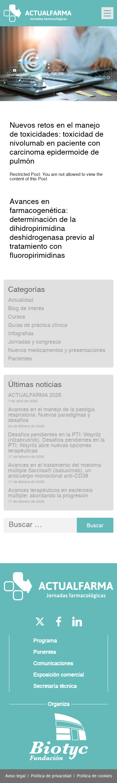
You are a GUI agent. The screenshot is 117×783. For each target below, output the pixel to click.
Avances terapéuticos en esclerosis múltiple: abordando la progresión (50, 493)
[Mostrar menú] (107, 13)
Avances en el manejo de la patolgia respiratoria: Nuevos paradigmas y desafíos (51, 415)
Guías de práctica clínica (37, 325)
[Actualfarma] (58, 586)
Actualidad (20, 300)
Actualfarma (37, 13)
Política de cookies (94, 776)
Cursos (16, 317)
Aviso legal (15, 776)
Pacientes (20, 359)
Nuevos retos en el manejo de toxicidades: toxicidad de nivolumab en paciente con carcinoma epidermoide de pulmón (57, 143)
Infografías (21, 333)
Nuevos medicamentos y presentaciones (56, 350)
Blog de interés (26, 308)
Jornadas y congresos (34, 342)
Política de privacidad (51, 776)
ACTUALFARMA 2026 (34, 395)
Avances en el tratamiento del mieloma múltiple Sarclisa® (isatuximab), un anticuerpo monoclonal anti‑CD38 (54, 471)
